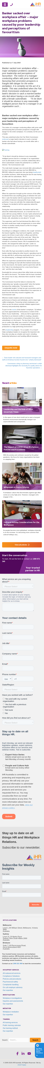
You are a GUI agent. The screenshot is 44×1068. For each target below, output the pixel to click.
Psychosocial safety (10, 982)
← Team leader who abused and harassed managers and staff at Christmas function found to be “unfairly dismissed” (21, 359)
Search (5, 1040)
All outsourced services (11, 973)
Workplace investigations (12, 998)
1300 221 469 (17, 963)
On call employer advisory (12, 987)
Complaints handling (10, 984)
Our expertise (8, 990)
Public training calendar (12, 1025)
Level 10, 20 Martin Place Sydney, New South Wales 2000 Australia (15, 938)
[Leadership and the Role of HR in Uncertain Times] (22, 405)
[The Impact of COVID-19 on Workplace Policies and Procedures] (22, 443)
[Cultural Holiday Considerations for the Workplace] (22, 518)
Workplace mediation (11, 1012)
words (14, 309)
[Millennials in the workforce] (22, 481)
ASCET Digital (22, 1065)
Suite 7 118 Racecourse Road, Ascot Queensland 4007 (14, 946)
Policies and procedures (12, 979)
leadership (9, 330)
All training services (10, 1022)
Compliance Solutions (11, 976)
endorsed (5, 139)
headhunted (37, 172)
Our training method (10, 1028)
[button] (35, 1040)
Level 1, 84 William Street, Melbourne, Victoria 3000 (20, 928)
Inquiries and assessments (13, 1001)
